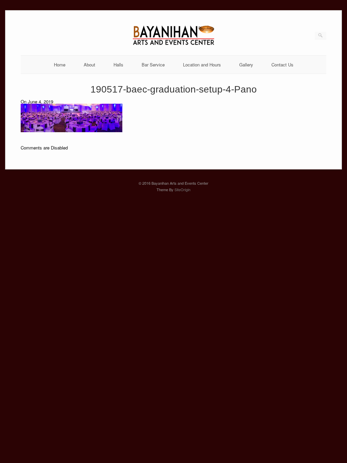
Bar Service (153, 64)
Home (59, 64)
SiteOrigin (182, 189)
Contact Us (282, 64)
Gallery (246, 64)
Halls (118, 64)
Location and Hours (202, 64)
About (89, 64)
